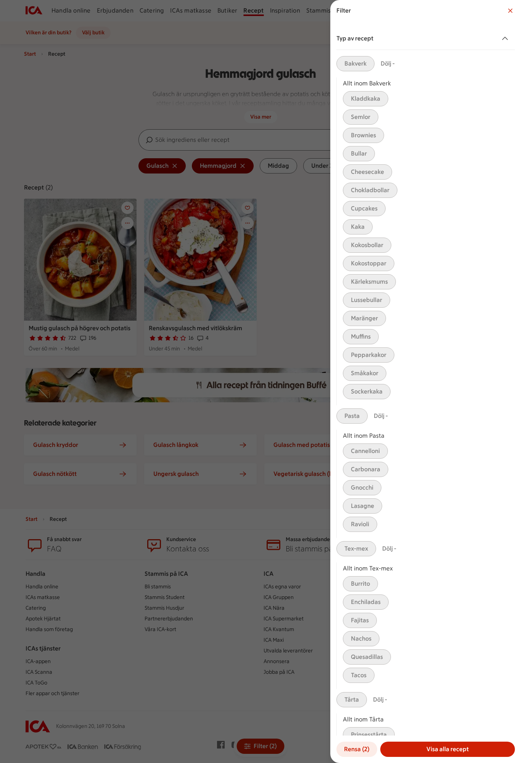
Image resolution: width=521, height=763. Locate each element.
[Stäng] (510, 10)
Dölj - (388, 63)
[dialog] (425, 381)
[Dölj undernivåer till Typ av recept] (506, 38)
